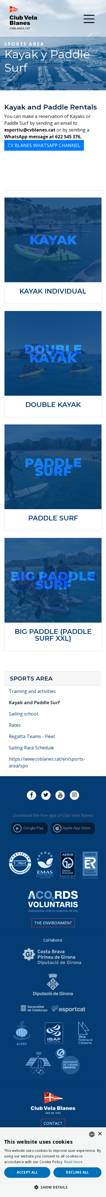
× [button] (100, 1134)
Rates (15, 725)
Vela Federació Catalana (84, 1031)
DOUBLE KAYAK (53, 405)
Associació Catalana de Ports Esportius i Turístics (20, 1031)
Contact (53, 1123)
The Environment (53, 922)
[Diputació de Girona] (53, 984)
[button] (53, 1187)
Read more (73, 1161)
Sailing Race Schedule (31, 748)
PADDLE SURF (53, 518)
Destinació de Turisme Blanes (69, 1061)
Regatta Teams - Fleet (32, 736)
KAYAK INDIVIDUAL (53, 291)
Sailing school (23, 714)
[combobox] (92, 1134)
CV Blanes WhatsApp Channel (44, 145)
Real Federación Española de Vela (37, 1061)
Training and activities (32, 691)
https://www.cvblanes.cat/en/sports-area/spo (47, 762)
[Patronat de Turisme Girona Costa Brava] (51, 956)
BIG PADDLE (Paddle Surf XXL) (53, 634)
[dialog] (53, 1162)
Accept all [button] (27, 1172)
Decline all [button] (77, 1172)
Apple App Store (76, 827)
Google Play (32, 827)
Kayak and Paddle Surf (34, 702)
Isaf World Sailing (52, 1031)
